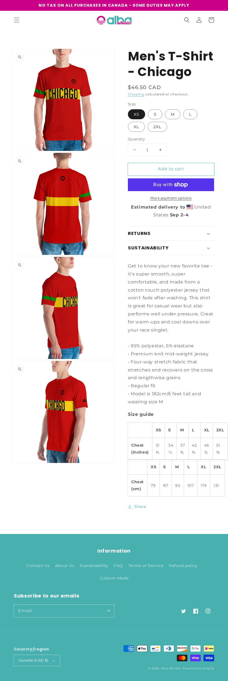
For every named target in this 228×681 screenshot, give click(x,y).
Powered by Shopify (198, 668)
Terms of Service (145, 565)
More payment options (171, 198)
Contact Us (37, 565)
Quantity (136, 139)
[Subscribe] (108, 611)
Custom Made (114, 578)
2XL (157, 126)
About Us (65, 565)
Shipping (136, 94)
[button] (17, 20)
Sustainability (94, 565)
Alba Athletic (171, 668)
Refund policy (183, 565)
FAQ (118, 565)
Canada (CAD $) (33, 660)
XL (136, 126)
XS (136, 114)
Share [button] (140, 506)
